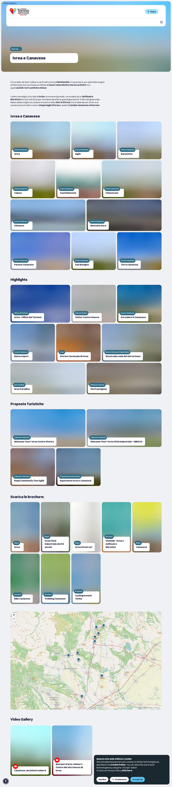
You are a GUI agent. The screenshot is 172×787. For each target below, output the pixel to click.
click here (127, 770)
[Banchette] (139, 140)
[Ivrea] (40, 140)
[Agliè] (93, 140)
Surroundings (16, 49)
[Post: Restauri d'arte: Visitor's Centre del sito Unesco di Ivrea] (72, 750)
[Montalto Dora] (124, 215)
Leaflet (139, 707)
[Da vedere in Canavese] (139, 304)
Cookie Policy (118, 764)
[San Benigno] (93, 251)
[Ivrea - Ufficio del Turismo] (40, 304)
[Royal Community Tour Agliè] (32, 467)
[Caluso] (32, 179)
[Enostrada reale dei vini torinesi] (132, 343)
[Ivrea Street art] (86, 527)
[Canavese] (147, 527)
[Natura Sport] (32, 343)
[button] (78, 659)
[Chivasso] (47, 215)
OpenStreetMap (147, 707)
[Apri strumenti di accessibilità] (6, 781)
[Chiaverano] (132, 179)
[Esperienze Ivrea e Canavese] (78, 467)
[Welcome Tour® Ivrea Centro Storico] (47, 428)
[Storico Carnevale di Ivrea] (78, 343)
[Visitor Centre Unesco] (93, 304)
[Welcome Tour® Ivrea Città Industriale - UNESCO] (124, 428)
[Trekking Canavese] (55, 579)
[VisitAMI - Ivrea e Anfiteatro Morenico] (116, 527)
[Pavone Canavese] (40, 251)
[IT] (161, 22)
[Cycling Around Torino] (86, 579)
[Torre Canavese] (139, 251)
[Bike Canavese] (25, 579)
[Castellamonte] (78, 179)
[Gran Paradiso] (47, 378)
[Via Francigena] (124, 378)
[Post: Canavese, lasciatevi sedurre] (30, 750)
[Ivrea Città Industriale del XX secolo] (55, 527)
